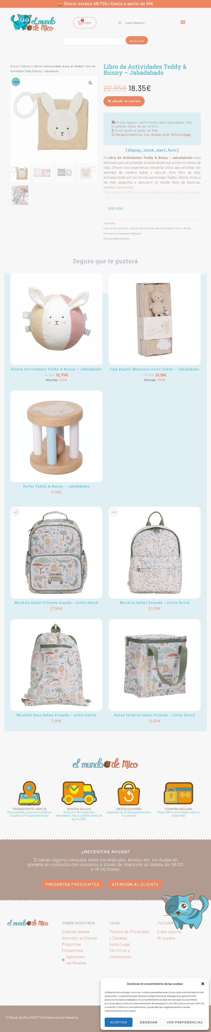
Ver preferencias (185, 1022)
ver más (115, 208)
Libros (26, 66)
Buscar (137, 41)
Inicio (14, 66)
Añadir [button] (56, 387)
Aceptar (118, 1022)
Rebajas (136, 233)
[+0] (56, 319)
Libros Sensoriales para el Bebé (58, 66)
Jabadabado (121, 238)
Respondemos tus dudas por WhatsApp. (153, 135)
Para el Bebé (182, 228)
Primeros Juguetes (116, 233)
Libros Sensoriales (116, 228)
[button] (203, 984)
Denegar (148, 1022)
